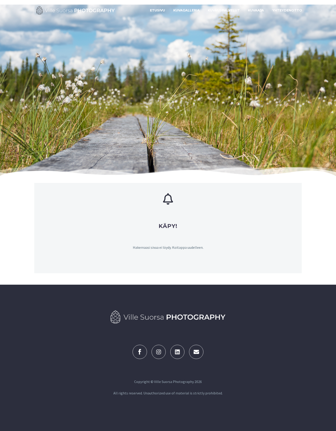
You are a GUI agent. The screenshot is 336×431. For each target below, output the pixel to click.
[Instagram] (159, 352)
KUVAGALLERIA (186, 10)
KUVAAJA (256, 10)
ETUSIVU (157, 10)
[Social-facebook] (140, 352)
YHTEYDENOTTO (287, 10)
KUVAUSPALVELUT (224, 10)
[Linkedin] (177, 352)
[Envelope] (196, 352)
